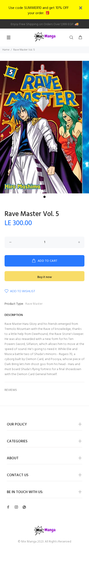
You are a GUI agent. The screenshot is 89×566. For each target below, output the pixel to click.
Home (5, 50)
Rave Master (33, 304)
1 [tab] (44, 197)
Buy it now (44, 277)
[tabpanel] (44, 127)
